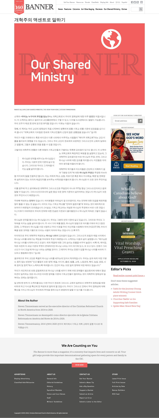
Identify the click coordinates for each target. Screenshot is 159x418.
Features (67, 9)
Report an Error (86, 398)
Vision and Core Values (56, 394)
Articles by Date (118, 386)
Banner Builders (118, 390)
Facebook (132, 3)
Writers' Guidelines (54, 402)
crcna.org (141, 2)
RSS (138, 3)
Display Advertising (22, 379)
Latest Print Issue (119, 379)
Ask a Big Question (87, 386)
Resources (79, 2)
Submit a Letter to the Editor (91, 402)
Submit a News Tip (87, 382)
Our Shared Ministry (112, 9)
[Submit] (140, 121)
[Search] (141, 9)
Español (124, 2)
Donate (87, 2)
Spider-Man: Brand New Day (126, 306)
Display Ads (104, 2)
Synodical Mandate (54, 390)
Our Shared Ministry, (35, 110)
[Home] (45, 6)
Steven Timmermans (67, 110)
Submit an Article (86, 394)
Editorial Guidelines (55, 382)
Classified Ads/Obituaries (24, 382)
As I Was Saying (87, 9)
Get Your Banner (69, 2)
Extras (124, 9)
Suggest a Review (86, 390)
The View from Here (51, 110)
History (50, 386)
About (112, 2)
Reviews (99, 9)
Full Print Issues (118, 382)
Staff (49, 398)
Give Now (79, 365)
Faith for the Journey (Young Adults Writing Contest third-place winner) (127, 292)
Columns (76, 9)
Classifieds (95, 2)
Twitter (135, 3)
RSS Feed (115, 394)
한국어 (118, 2)
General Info (52, 379)
